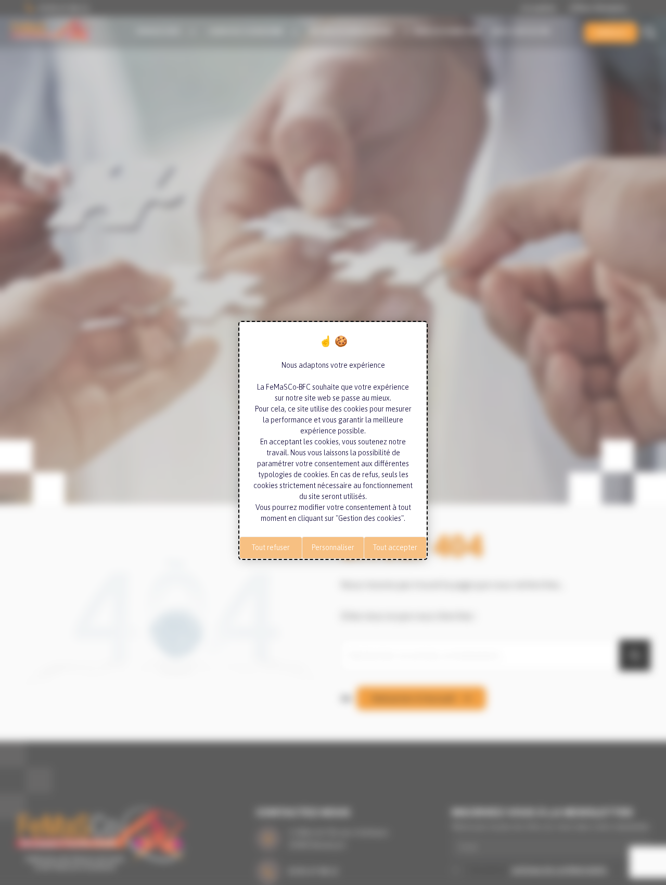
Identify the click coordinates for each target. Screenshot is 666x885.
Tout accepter (395, 547)
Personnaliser (333, 547)
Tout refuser (271, 547)
